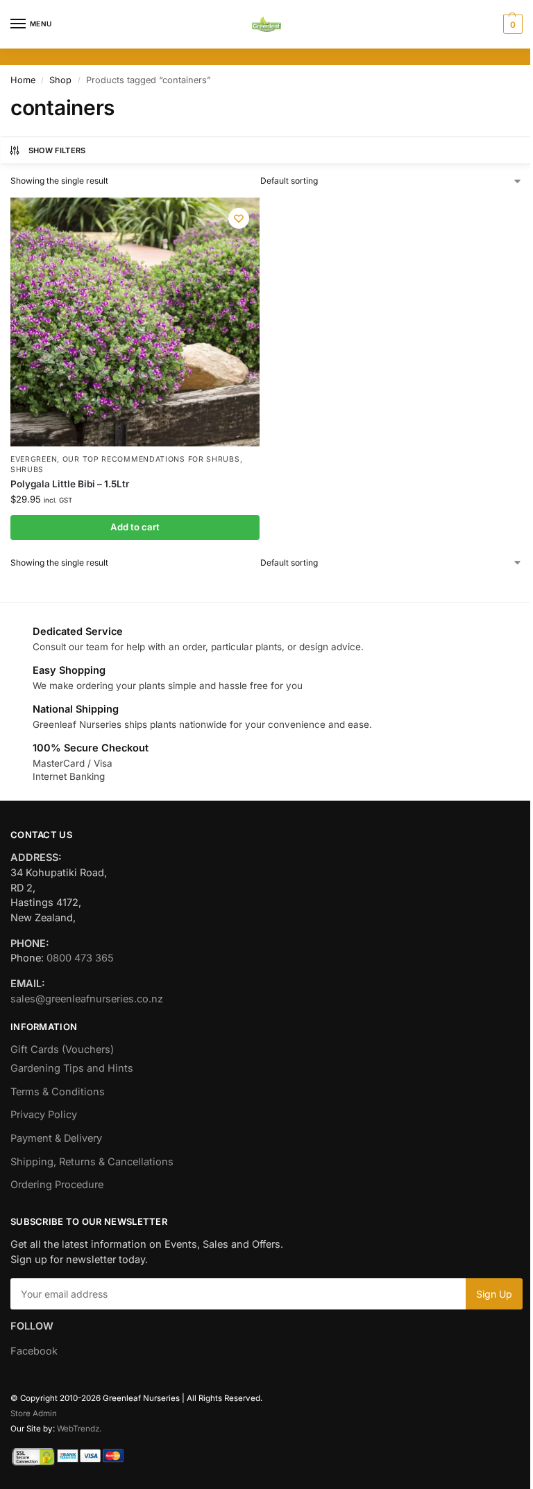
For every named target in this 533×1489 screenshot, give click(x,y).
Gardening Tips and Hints (71, 1068)
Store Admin (33, 1413)
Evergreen (33, 459)
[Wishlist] (238, 218)
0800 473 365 (80, 958)
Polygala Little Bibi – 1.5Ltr (69, 483)
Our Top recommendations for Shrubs (151, 459)
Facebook (34, 1351)
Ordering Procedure (56, 1184)
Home (22, 80)
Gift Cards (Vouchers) (62, 1049)
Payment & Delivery (56, 1138)
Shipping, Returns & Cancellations (92, 1162)
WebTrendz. (79, 1429)
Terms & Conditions (57, 1092)
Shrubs (27, 469)
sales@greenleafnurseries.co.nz (86, 999)
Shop (60, 80)
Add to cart (135, 526)
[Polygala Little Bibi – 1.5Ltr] (135, 322)
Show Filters (57, 150)
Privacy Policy (43, 1114)
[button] (511, 24)
